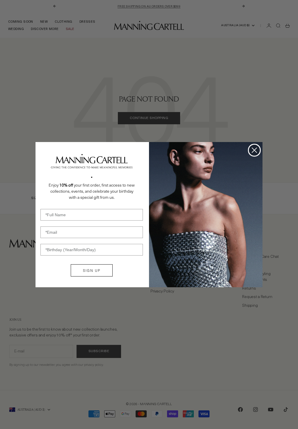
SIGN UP (91, 270)
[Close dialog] (254, 150)
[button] (91, 161)
